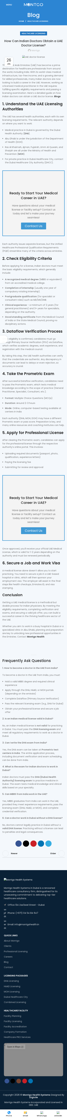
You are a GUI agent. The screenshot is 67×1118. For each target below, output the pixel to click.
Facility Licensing (13, 1021)
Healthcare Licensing (37, 21)
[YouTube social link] (24, 1081)
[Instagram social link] (18, 1081)
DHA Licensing (11, 980)
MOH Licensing (12, 991)
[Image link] (18, 879)
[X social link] (26, 843)
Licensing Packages (16, 975)
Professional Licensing (16, 951)
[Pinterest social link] (33, 843)
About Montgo (11, 940)
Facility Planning (12, 1016)
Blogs (57, 96)
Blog (6, 962)
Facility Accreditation (15, 1026)
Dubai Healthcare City (16, 996)
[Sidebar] (4, 339)
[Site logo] (33, 4)
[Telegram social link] (48, 843)
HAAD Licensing (12, 986)
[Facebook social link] (18, 843)
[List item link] (33, 905)
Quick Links (11, 935)
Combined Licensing (15, 1002)
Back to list (33, 853)
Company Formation (15, 1031)
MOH (21, 154)
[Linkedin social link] (41, 843)
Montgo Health (35, 636)
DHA (26, 133)
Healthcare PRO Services (17, 1037)
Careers (8, 956)
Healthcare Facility (16, 1010)
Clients (7, 946)
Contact (8, 967)
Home (21, 21)
